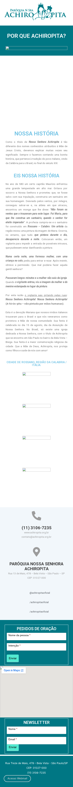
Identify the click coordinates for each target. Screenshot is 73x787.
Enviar (13, 658)
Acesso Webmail (17, 778)
